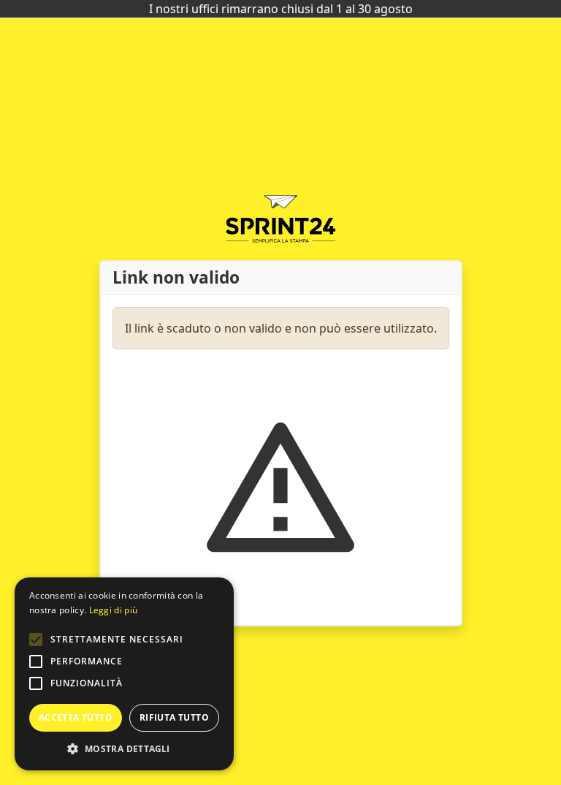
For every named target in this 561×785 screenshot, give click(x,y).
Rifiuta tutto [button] (174, 717)
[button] (35, 639)
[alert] (124, 673)
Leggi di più (113, 610)
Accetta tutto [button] (75, 717)
